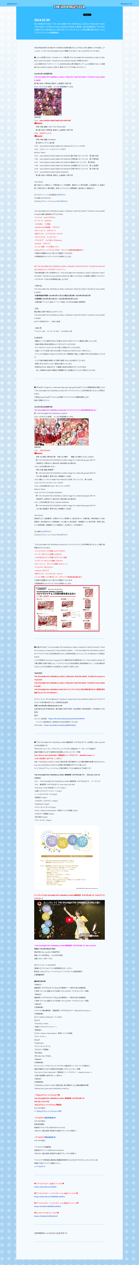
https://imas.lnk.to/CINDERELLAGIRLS (49, 1196)
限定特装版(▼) (50, 1118)
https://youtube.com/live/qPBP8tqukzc (60, 725)
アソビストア (40, 1166)
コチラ (59, 195)
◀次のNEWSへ (12, 4)
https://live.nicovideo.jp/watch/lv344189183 (66, 719)
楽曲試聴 (39, 123)
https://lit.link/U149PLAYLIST (46, 1216)
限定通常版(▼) (50, 1137)
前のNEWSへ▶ (126, 4)
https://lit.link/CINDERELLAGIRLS (47, 1206)
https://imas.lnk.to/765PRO (45, 1187)
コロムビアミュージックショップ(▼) (49, 1111)
